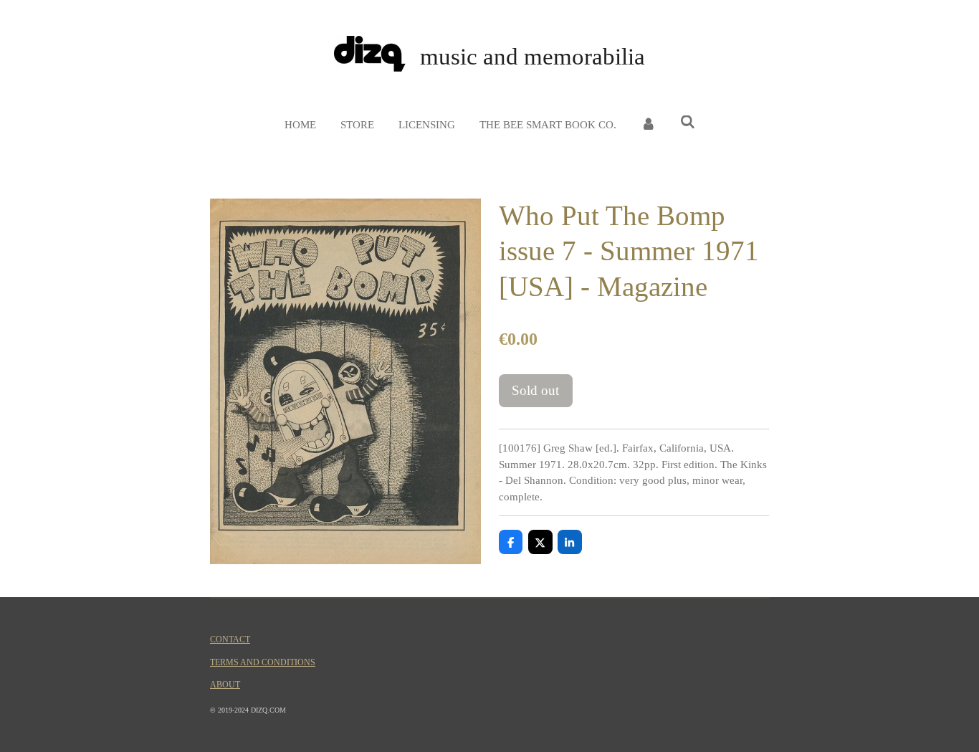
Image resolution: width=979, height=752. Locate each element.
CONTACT (230, 639)
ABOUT (225, 685)
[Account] (648, 125)
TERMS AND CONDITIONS (262, 662)
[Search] (688, 123)
